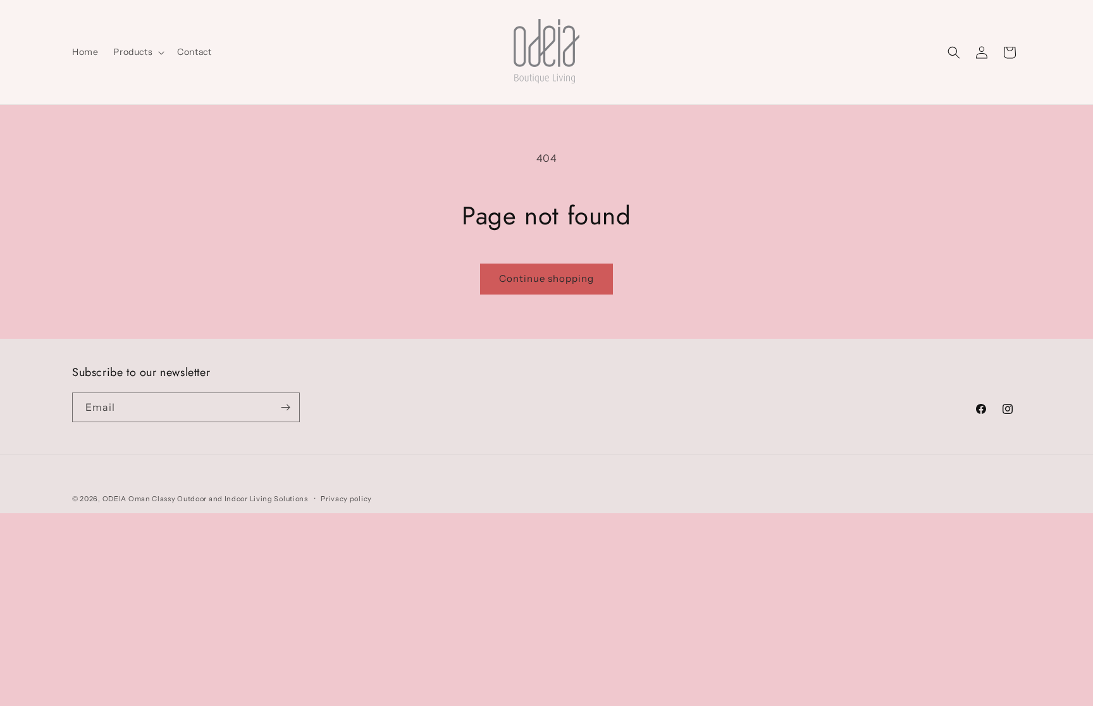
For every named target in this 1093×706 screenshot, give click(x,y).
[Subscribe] (285, 407)
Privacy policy (346, 498)
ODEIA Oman (126, 498)
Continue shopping (546, 278)
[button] (138, 52)
